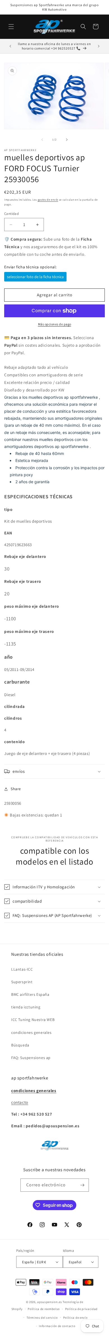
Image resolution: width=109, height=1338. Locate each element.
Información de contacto (57, 1326)
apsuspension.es (49, 1302)
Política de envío (75, 1318)
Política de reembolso (44, 1309)
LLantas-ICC (22, 969)
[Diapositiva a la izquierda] (42, 139)
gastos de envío (48, 199)
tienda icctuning (26, 1007)
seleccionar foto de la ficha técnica (35, 276)
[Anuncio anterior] (10, 46)
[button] (11, 26)
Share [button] (16, 788)
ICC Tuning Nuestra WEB (32, 1019)
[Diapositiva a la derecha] (67, 139)
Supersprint (22, 981)
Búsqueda (20, 1045)
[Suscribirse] (82, 1185)
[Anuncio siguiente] (99, 46)
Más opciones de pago (54, 324)
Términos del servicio (42, 1318)
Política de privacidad (81, 1309)
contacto (19, 1102)
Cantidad (11, 213)
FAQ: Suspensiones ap (31, 1057)
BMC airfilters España (30, 994)
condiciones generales (31, 1032)
